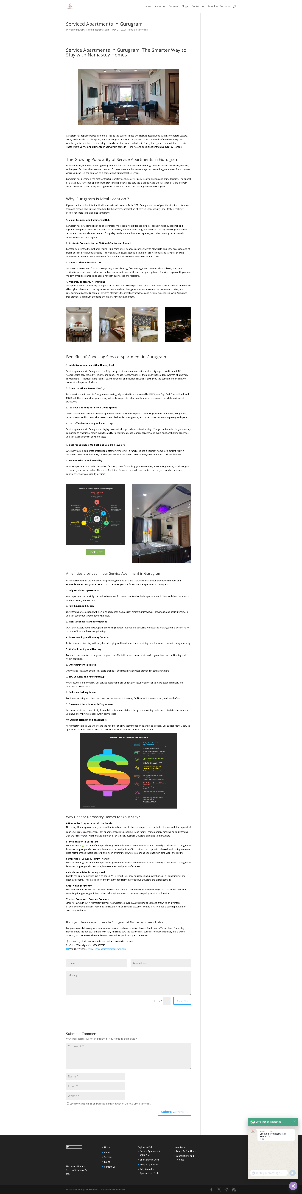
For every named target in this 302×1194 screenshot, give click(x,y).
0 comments (142, 29)
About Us (109, 1152)
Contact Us (109, 1166)
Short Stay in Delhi (149, 1159)
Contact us (198, 6)
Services (173, 6)
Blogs (185, 6)
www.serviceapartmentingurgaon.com (107, 948)
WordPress (119, 1189)
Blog (130, 29)
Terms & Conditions (186, 1150)
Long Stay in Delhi (149, 1164)
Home (148, 6)
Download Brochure (219, 6)
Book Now (96, 552)
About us (160, 6)
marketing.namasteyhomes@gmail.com (89, 29)
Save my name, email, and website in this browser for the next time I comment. (110, 1103)
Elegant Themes (88, 1189)
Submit (182, 1001)
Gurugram (82, 845)
